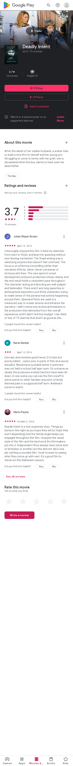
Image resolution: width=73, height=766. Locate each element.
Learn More (60, 118)
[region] (36, 74)
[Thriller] (11, 176)
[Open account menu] (66, 5)
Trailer (36, 31)
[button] (41, 330)
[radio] (8, 501)
